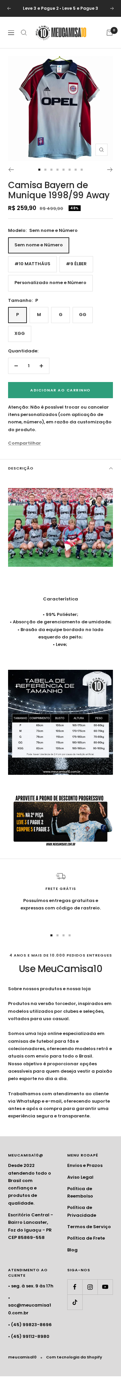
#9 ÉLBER (76, 264)
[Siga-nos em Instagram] (89, 1286)
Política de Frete (86, 1238)
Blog (72, 1250)
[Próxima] (110, 169)
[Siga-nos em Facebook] (74, 1286)
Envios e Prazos (85, 1165)
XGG (19, 333)
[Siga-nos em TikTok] (74, 1302)
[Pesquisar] (24, 33)
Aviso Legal (80, 1177)
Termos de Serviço (89, 1226)
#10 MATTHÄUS (32, 264)
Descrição (21, 468)
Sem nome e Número (38, 245)
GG (82, 314)
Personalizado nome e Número (50, 282)
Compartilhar (24, 443)
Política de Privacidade (81, 1211)
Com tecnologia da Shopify (74, 1357)
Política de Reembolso (80, 1192)
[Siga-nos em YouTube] (105, 1286)
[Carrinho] (109, 33)
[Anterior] (11, 169)
